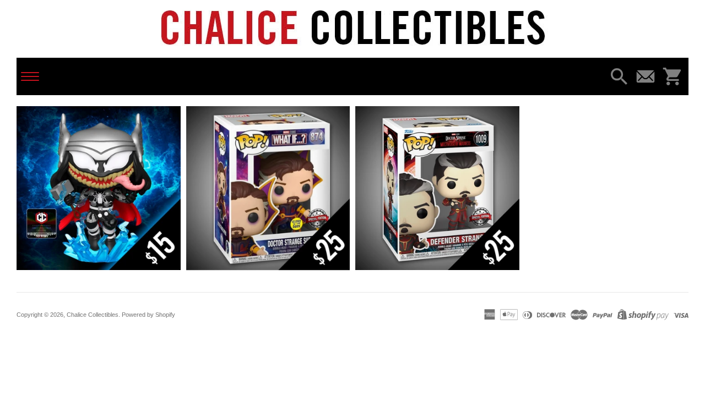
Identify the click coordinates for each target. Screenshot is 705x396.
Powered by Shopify (148, 314)
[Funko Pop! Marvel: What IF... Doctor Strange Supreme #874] (268, 188)
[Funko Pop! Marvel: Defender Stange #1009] (437, 188)
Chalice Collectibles (92, 314)
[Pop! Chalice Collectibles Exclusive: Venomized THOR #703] (99, 188)
